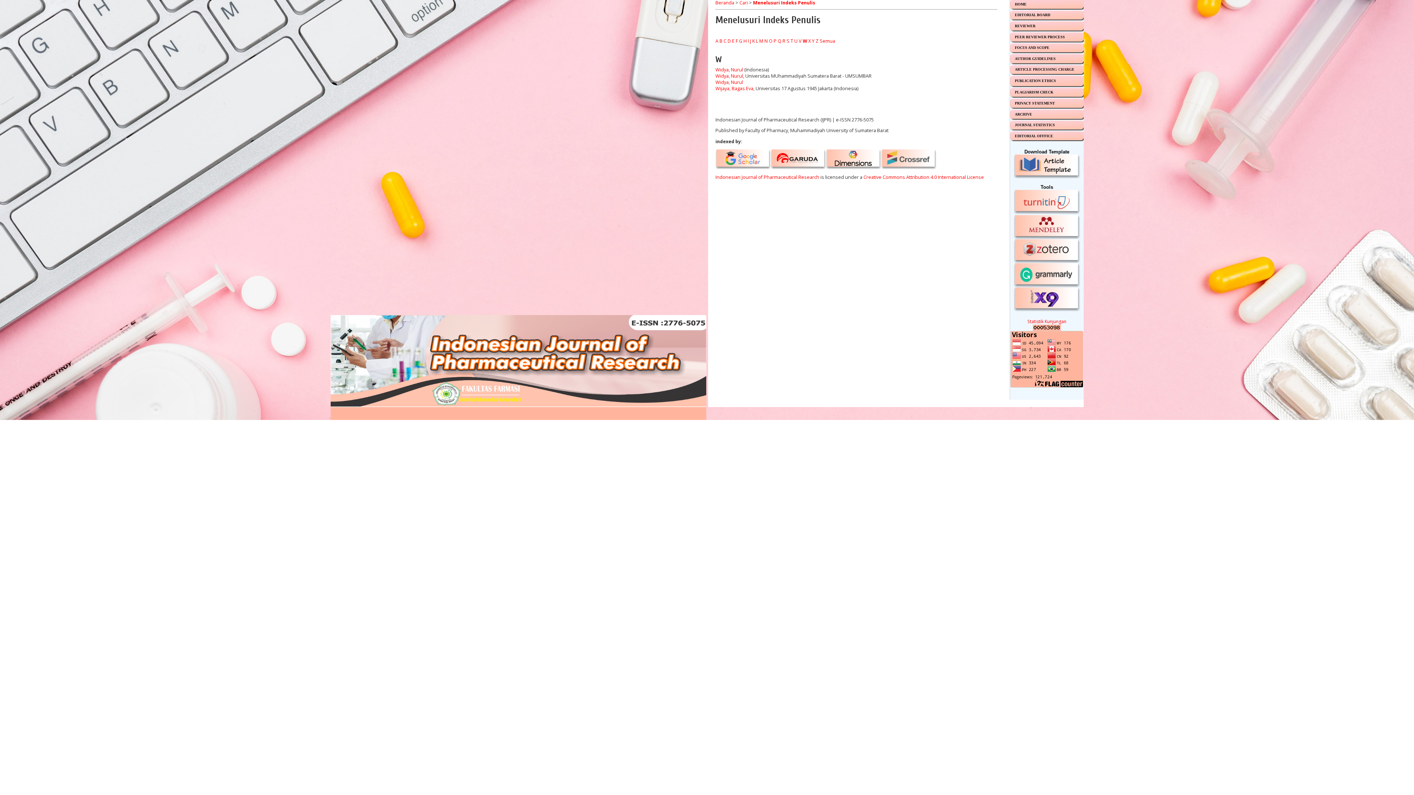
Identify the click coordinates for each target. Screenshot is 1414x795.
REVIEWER (1025, 26)
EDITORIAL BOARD (1032, 15)
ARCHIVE (1023, 114)
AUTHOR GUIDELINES (1035, 59)
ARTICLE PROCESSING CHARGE (1044, 69)
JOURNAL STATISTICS (1035, 125)
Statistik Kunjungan (1046, 321)
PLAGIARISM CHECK (1034, 92)
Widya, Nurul (729, 70)
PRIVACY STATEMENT (1035, 103)
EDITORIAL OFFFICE (1034, 136)
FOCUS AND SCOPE (1032, 48)
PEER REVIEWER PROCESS (1040, 37)
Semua (827, 41)
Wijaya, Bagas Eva (734, 88)
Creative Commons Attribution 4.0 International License (923, 177)
